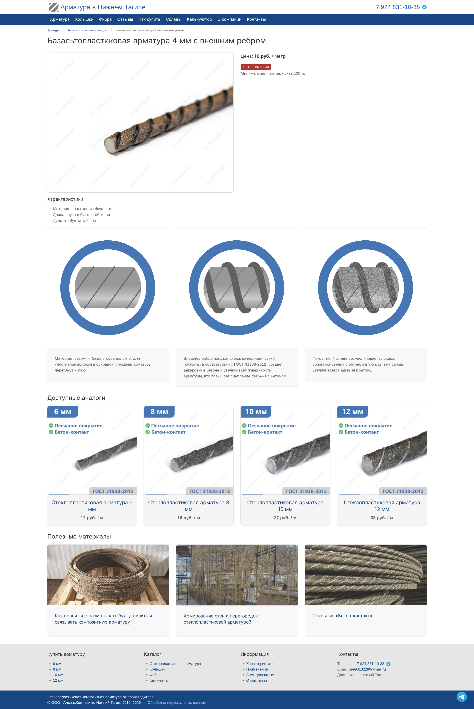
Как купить (159, 680)
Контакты (256, 19)
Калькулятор (199, 19)
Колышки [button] (84, 19)
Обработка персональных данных (177, 702)
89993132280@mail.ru (367, 669)
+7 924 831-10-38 (396, 7)
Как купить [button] (149, 19)
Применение (257, 669)
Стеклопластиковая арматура (175, 664)
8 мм (57, 669)
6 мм (57, 664)
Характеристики (259, 664)
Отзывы (125, 19)
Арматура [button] (60, 19)
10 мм (58, 675)
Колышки (157, 669)
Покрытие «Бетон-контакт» (342, 615)
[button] (140, 122)
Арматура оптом (260, 675)
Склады (173, 19)
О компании (229, 19)
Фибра (105, 19)
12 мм (58, 680)
